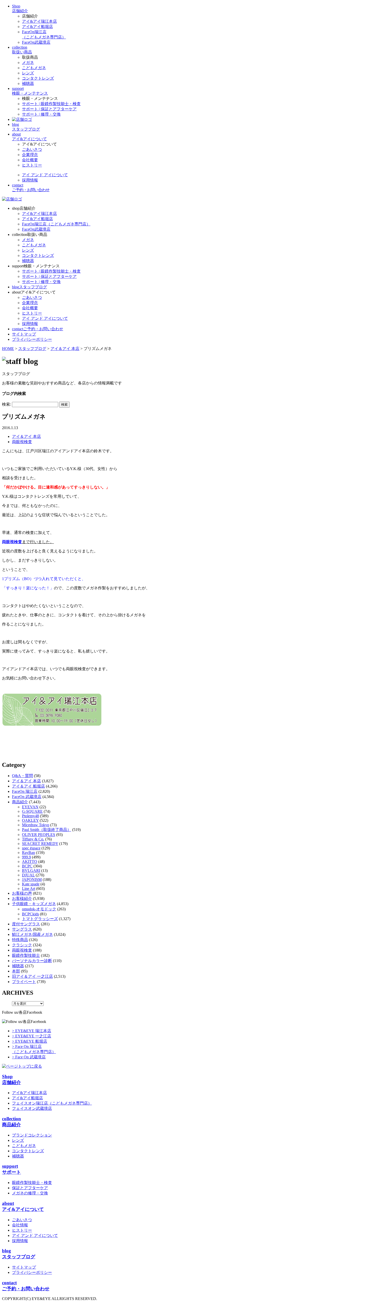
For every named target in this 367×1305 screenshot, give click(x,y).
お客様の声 (22, 893)
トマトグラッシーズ (40, 919)
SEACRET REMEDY (40, 843)
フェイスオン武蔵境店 (32, 1108)
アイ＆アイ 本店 (26, 436)
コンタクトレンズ (38, 78)
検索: (6, 404)
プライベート (24, 981)
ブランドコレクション (32, 1135)
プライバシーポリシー (32, 1272)
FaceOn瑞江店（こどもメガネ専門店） (56, 224)
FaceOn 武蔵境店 (26, 797)
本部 (16, 971)
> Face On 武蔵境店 (29, 1057)
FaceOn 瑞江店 (24, 791)
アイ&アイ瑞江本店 (39, 21)
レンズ (28, 73)
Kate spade (30, 884)
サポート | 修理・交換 (41, 114)
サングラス (22, 929)
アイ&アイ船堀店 (37, 26)
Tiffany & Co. (33, 839)
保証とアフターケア (30, 1188)
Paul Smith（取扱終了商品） (46, 829)
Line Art (28, 888)
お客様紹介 (22, 898)
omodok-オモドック (39, 909)
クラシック (22, 945)
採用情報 (30, 180)
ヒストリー (32, 165)
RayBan (28, 852)
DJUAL (28, 875)
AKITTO (29, 861)
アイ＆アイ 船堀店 (28, 786)
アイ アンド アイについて (45, 175)
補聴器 (28, 83)
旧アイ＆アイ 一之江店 (32, 976)
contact (37, 329)
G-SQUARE (32, 811)
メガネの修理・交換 (30, 1193)
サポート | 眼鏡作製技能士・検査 (51, 104)
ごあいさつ (32, 149)
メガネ (28, 62)
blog (29, 287)
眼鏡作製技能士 (26, 955)
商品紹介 (20, 802)
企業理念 (30, 155)
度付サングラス (26, 924)
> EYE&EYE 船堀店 (29, 1041)
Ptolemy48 (30, 816)
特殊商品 (20, 940)
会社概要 (30, 160)
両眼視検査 (22, 442)
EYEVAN (30, 807)
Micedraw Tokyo (35, 825)
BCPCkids (30, 914)
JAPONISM (32, 879)
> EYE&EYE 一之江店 (31, 1036)
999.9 (26, 857)
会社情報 (20, 1225)
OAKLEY (30, 820)
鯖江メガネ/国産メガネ (32, 934)
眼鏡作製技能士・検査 (32, 1182)
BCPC (27, 866)
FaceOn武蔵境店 (36, 42)
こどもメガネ (34, 68)
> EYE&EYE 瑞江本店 (31, 1031)
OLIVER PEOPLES (38, 834)
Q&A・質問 (22, 776)
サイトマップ (24, 1267)
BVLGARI (31, 870)
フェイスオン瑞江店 (52, 1103)
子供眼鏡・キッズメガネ (34, 904)
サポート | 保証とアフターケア (49, 109)
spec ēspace (31, 848)
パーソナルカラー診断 (32, 961)
